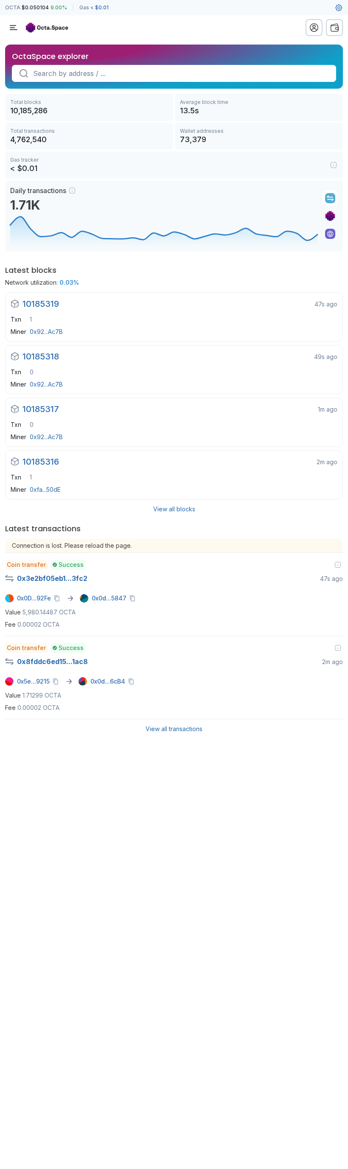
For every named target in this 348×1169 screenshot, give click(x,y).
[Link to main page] (50, 27)
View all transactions (174, 728)
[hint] (72, 190)
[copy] (58, 598)
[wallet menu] (334, 27)
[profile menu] (314, 27)
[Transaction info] (338, 565)
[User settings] (338, 7)
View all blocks (174, 509)
